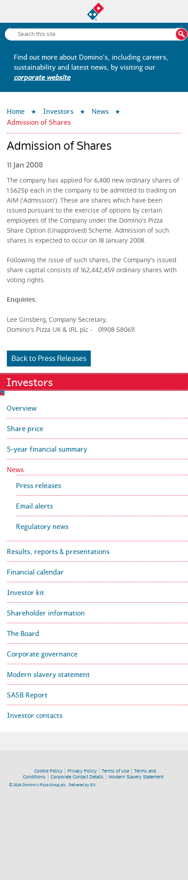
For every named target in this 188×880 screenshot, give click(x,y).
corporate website (42, 76)
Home (16, 110)
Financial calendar (35, 571)
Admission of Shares (39, 121)
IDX (93, 785)
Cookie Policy (48, 771)
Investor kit (25, 591)
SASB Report (27, 694)
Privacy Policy (82, 771)
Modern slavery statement (48, 673)
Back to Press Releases (48, 358)
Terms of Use (115, 771)
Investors (58, 110)
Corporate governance (42, 653)
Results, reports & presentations (58, 550)
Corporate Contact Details (77, 777)
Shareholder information (46, 612)
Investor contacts (35, 714)
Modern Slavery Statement (136, 777)
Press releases (38, 484)
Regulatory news (42, 525)
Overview (22, 407)
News (100, 110)
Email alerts (34, 505)
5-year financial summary (47, 448)
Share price (25, 427)
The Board (23, 632)
